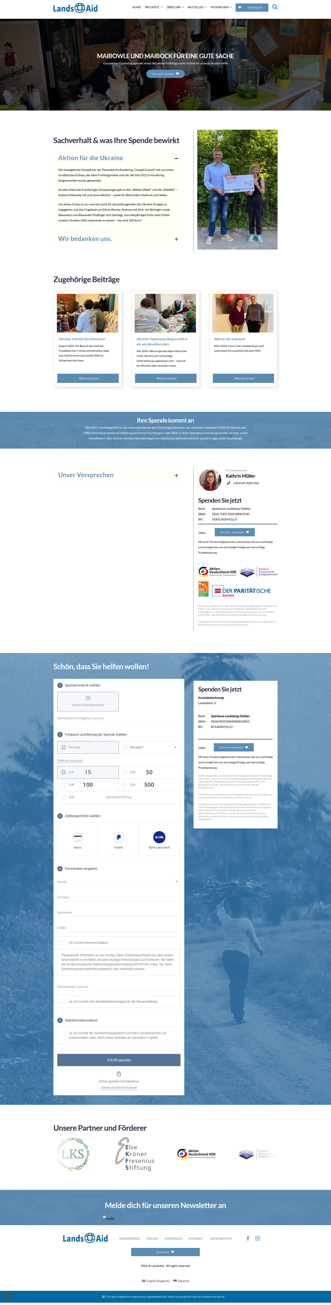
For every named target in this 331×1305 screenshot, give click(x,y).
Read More (97, 378)
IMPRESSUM (173, 1243)
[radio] (77, 839)
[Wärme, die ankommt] (243, 313)
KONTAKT (196, 1243)
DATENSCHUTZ (221, 1243)
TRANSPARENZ (129, 1243)
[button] (118, 158)
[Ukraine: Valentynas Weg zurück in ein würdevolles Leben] (165, 313)
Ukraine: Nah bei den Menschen (82, 339)
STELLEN (152, 1243)
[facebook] (248, 1243)
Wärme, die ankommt (229, 339)
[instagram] (257, 1243)
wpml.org (138, 1301)
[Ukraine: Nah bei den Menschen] (87, 313)
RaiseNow (132, 1081)
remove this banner (214, 1301)
